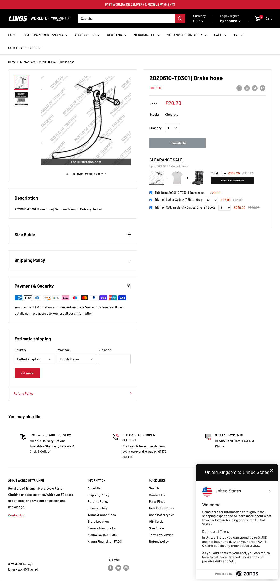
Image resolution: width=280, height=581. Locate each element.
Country (20, 350)
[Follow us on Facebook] (110, 568)
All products (27, 62)
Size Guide (156, 528)
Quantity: (156, 128)
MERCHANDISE (144, 35)
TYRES (238, 35)
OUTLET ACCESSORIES (24, 48)
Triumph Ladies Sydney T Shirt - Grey (178, 200)
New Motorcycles (161, 508)
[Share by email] (262, 88)
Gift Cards (156, 521)
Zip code (105, 350)
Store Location (98, 521)
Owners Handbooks (101, 528)
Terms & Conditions (102, 515)
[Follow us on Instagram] (126, 568)
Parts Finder (158, 501)
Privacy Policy (97, 508)
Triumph (155, 88)
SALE (218, 35)
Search (154, 488)
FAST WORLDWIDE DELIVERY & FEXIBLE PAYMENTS (140, 4)
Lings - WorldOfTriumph (23, 569)
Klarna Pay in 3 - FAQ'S (103, 535)
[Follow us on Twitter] (118, 568)
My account (229, 20)
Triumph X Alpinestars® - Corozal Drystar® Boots (185, 207)
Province (63, 350)
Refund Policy (23, 393)
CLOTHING (114, 35)
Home (12, 62)
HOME (12, 35)
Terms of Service (161, 535)
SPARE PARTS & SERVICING (43, 35)
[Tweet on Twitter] (255, 88)
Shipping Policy (98, 495)
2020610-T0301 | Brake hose (179, 192)
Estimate (27, 373)
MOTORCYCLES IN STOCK (185, 35)
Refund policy (159, 541)
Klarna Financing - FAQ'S (105, 541)
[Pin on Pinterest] (247, 88)
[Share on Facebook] (239, 88)
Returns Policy (98, 501)
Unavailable (177, 143)
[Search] (180, 18)
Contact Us (16, 515)
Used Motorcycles (162, 515)
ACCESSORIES (85, 35)
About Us (94, 488)
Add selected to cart (232, 180)
